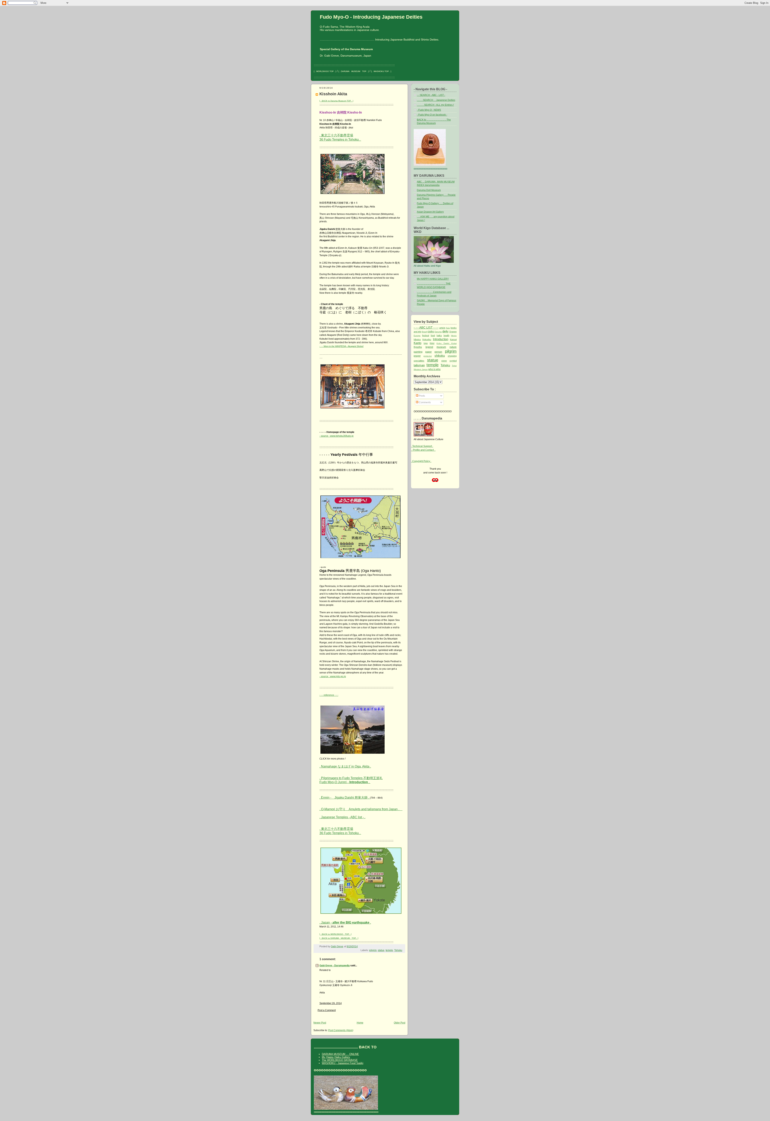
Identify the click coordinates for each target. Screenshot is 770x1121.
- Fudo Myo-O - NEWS (429, 110)
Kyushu (418, 347)
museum (441, 347)
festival (425, 335)
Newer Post (319, 1022)
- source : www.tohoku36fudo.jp (336, 436)
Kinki (432, 343)
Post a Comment (327, 1010)
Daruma (438, 332)
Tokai (454, 366)
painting (418, 351)
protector (428, 356)
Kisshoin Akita (333, 93)
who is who (434, 369)
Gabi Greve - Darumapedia (334, 965)
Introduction (440, 339)
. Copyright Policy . (421, 461)
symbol (453, 360)
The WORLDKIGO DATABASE (340, 1060)
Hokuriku (426, 339)
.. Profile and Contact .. (423, 450)
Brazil (424, 332)
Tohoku (398, 950)
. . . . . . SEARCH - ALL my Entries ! (435, 105)
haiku (439, 335)
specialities (419, 360)
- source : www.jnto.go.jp (332, 676)
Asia (448, 328)
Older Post (399, 1022)
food (433, 335)
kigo (426, 343)
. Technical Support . (422, 446)
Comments (424, 402)
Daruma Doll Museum (429, 190)
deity (445, 331)
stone (444, 360)
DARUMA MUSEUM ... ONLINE (340, 1054)
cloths (431, 331)
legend (429, 347)
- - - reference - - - (328, 695)
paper (428, 351)
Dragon (453, 331)
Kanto (417, 343)
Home (360, 1022)
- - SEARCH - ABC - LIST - (431, 95)
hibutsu (417, 339)
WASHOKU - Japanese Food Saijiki (342, 1063)
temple (389, 950)
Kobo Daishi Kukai (447, 343)
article (442, 328)
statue (381, 950)
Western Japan (421, 369)
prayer (417, 355)
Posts (421, 395)
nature (453, 347)
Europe (417, 335)
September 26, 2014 (330, 1003)
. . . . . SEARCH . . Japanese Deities (436, 100)
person (438, 351)
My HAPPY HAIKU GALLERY (433, 278)
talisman (419, 365)
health (446, 335)
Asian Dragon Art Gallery (430, 211)
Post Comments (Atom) (340, 1030)
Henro (454, 335)
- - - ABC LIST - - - (426, 327)
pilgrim (373, 950)
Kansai (453, 339)
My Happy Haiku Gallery (336, 1057)
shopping (452, 356)
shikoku (440, 355)
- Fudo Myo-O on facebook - (432, 114)
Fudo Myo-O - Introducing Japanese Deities (371, 17)
